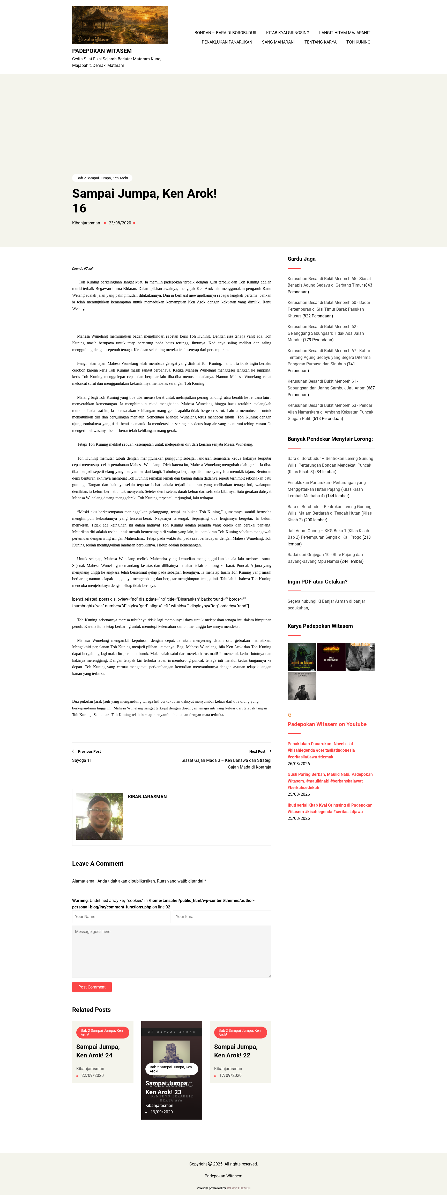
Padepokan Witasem (102, 50)
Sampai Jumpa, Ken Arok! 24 (98, 1051)
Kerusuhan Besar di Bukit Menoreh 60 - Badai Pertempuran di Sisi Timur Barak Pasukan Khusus (329, 309)
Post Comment (92, 987)
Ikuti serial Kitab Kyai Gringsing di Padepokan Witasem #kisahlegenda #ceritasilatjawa (330, 808)
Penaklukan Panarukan (227, 42)
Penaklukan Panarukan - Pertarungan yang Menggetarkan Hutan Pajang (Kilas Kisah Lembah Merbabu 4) (327, 489)
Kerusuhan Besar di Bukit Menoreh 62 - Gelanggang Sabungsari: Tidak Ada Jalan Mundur (326, 333)
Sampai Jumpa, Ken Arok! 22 (236, 1051)
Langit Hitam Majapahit (344, 33)
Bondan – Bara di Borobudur (225, 33)
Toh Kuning (358, 42)
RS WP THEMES (238, 1188)
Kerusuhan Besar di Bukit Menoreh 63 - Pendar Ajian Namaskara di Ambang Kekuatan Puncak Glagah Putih (330, 412)
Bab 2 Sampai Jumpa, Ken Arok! (102, 178)
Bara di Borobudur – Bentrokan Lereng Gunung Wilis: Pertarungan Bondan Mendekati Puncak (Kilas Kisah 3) (330, 465)
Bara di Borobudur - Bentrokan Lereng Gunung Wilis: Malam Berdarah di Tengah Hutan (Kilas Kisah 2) (330, 513)
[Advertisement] (223, 134)
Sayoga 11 (82, 760)
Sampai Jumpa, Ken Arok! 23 (167, 1088)
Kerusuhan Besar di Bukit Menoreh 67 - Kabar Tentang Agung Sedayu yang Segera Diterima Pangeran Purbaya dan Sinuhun (329, 357)
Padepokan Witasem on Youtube (327, 724)
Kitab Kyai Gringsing (287, 33)
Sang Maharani (278, 42)
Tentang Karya (320, 42)
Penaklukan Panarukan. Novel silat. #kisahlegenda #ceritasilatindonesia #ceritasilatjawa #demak (321, 750)
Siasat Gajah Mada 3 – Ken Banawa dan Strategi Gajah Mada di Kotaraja (226, 764)
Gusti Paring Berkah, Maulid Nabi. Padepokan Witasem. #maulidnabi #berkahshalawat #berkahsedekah (330, 781)
